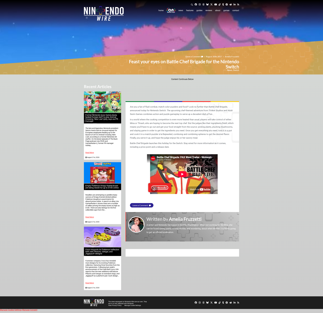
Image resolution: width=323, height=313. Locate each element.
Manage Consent (29, 310)
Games (226, 10)
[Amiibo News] (171, 10)
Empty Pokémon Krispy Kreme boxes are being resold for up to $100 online (102, 187)
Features (189, 10)
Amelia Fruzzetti (232, 56)
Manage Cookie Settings (132, 305)
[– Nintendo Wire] (104, 14)
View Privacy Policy (115, 305)
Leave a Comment (193, 56)
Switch (236, 70)
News (180, 10)
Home (161, 10)
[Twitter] (211, 4)
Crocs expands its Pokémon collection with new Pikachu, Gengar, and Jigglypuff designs (102, 251)
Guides (199, 10)
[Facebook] (196, 4)
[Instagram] (200, 4)
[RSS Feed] (238, 4)
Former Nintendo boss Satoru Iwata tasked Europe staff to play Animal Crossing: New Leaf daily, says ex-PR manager (101, 118)
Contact (235, 10)
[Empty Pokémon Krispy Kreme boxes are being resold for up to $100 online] (102, 182)
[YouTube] (215, 4)
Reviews (208, 10)
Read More (89, 153)
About (217, 10)
